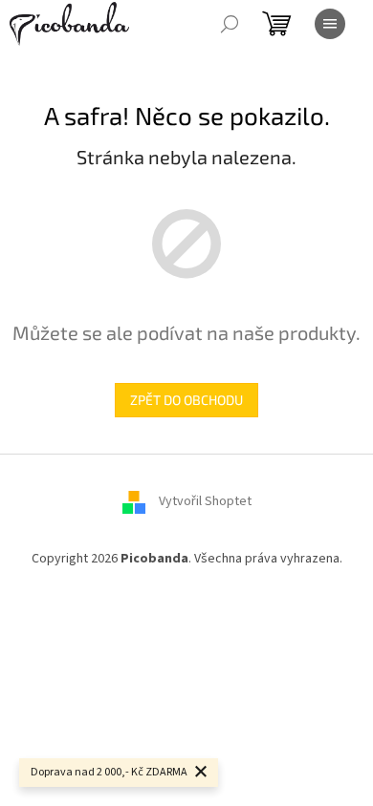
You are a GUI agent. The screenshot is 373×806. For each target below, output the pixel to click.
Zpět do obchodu (186, 400)
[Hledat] (229, 24)
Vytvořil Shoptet (205, 501)
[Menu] (330, 24)
